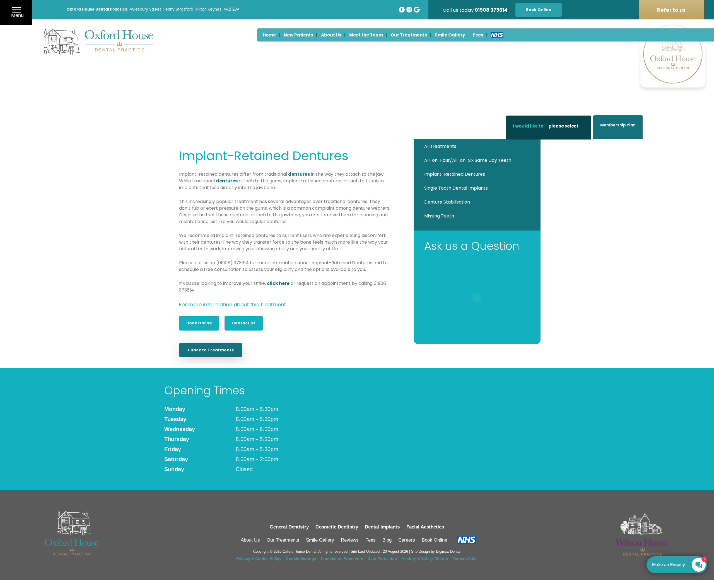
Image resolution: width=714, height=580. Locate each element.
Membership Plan (618, 125)
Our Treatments (409, 35)
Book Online (538, 10)
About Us (331, 35)
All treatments (440, 146)
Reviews (350, 540)
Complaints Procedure (342, 558)
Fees (478, 35)
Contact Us (243, 323)
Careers (406, 540)
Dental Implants (382, 527)
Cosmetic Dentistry (336, 527)
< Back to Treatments (210, 350)
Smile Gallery (450, 35)
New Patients (298, 35)
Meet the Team (366, 35)
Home (269, 35)
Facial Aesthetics (425, 527)
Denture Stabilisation (447, 202)
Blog (387, 540)
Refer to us (671, 9)
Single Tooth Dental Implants (456, 188)
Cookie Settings (301, 558)
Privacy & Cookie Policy (258, 558)
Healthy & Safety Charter (425, 558)
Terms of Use (465, 558)
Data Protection (382, 558)
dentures (299, 174)
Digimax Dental (448, 551)
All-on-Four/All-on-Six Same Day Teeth (467, 160)
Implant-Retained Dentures (454, 174)
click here (278, 283)
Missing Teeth (439, 216)
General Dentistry (289, 527)
